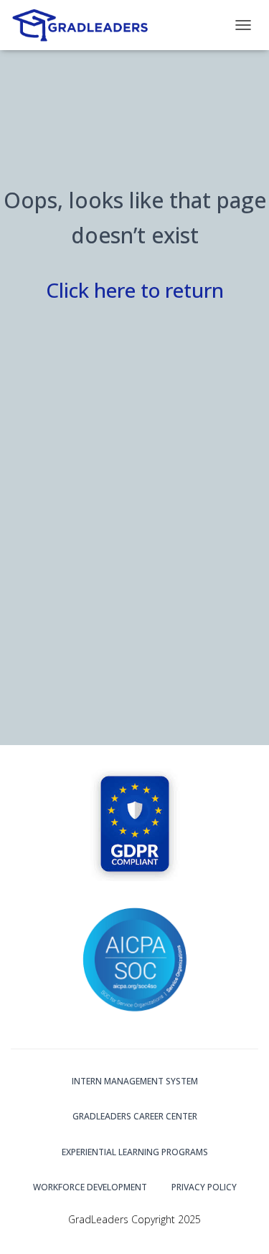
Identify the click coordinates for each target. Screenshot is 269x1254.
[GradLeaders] (87, 25)
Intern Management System (135, 1081)
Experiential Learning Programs (135, 1152)
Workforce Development (90, 1187)
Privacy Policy (204, 1187)
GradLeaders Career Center (134, 1116)
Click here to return (135, 289)
